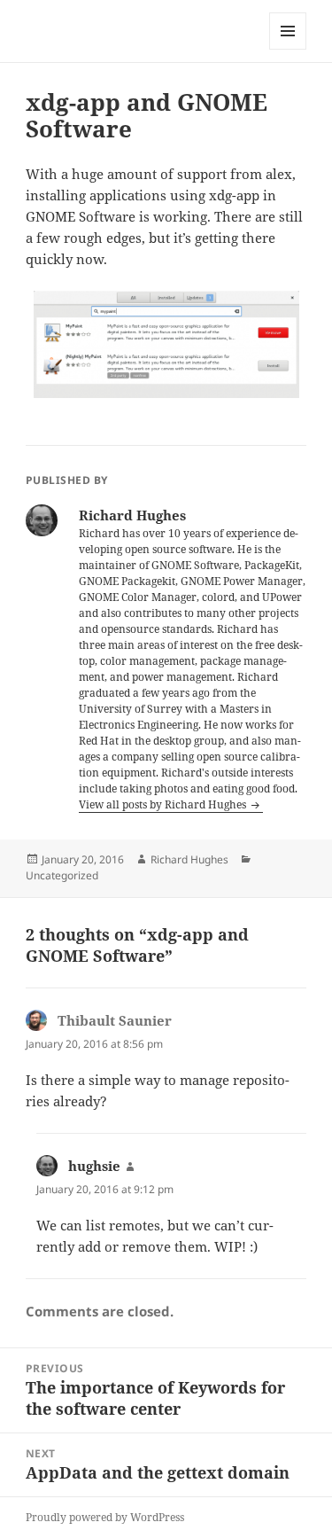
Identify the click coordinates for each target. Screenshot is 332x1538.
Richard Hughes (189, 859)
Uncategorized (62, 875)
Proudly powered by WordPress (105, 1517)
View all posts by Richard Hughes (164, 804)
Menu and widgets (288, 49)
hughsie (94, 1166)
